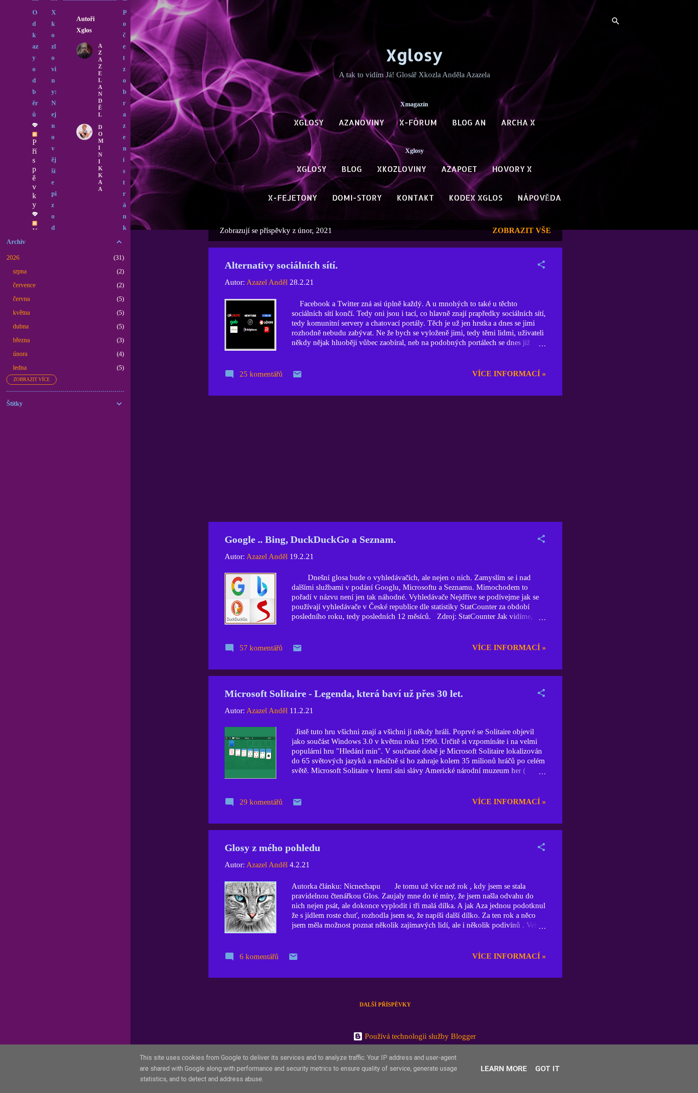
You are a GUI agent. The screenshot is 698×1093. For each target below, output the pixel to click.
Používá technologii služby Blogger (419, 1036)
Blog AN (469, 122)
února (20, 353)
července (24, 285)
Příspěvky (34, 173)
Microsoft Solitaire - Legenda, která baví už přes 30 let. (344, 693)
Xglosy (414, 54)
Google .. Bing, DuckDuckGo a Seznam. (310, 539)
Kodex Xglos (475, 198)
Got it (547, 1068)
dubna (21, 326)
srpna (20, 271)
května (21, 312)
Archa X (518, 122)
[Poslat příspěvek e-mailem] (297, 376)
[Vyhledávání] (615, 22)
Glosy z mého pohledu (272, 847)
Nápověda (539, 198)
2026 (12, 257)
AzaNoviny (361, 122)
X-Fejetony (292, 198)
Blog (351, 169)
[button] (541, 266)
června (21, 298)
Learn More (504, 1068)
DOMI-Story (357, 198)
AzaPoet (459, 169)
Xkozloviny (401, 169)
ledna (20, 367)
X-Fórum (418, 122)
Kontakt (415, 198)
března (21, 340)
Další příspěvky (385, 1005)
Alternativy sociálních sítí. (281, 265)
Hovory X (512, 169)
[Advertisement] (594, 341)
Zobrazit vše (521, 230)
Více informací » (509, 373)
